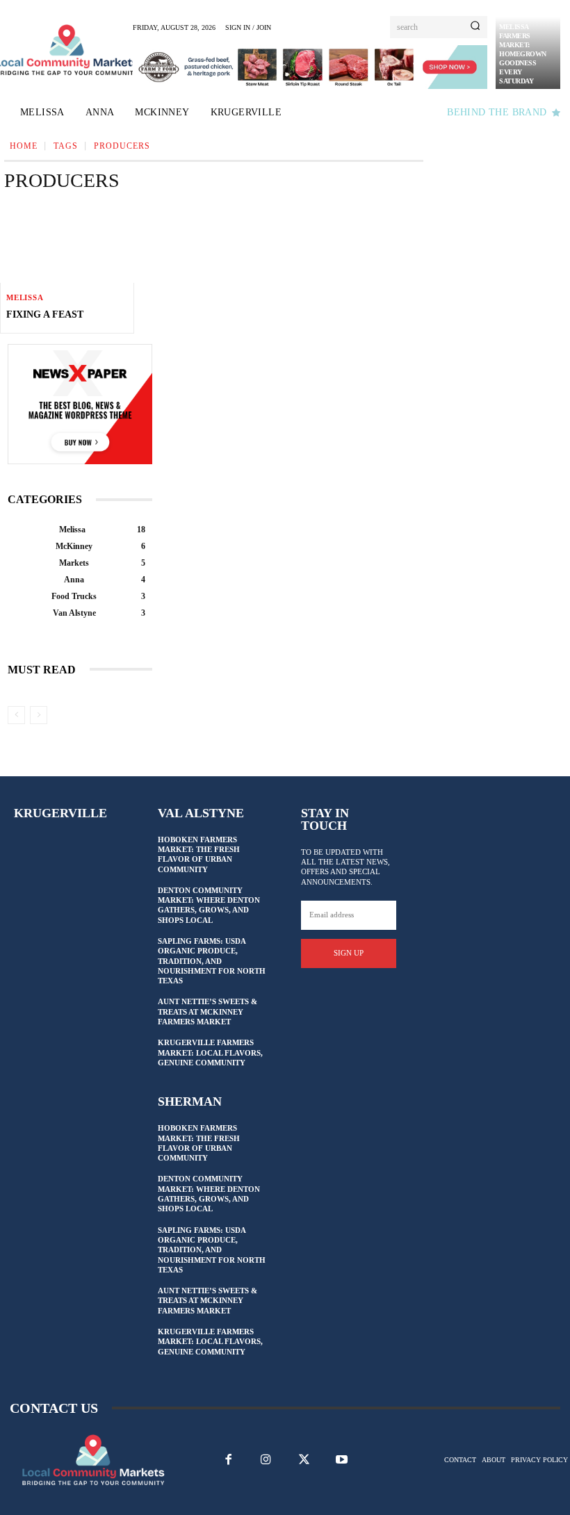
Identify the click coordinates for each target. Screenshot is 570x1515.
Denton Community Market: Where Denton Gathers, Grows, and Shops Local (209, 905)
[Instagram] (266, 1459)
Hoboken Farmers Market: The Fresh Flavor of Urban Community (199, 854)
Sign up (349, 953)
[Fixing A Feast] (67, 243)
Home (24, 146)
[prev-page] (16, 715)
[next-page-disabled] (38, 715)
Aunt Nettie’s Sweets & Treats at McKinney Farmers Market (207, 1011)
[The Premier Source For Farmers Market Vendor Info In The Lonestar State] (67, 49)
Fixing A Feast (44, 314)
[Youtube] (341, 1459)
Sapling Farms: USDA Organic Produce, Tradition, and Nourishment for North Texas (212, 961)
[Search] (475, 27)
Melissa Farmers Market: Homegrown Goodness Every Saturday (522, 54)
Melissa (25, 298)
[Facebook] (228, 1459)
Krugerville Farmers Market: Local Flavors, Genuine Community (210, 1052)
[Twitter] (303, 1459)
